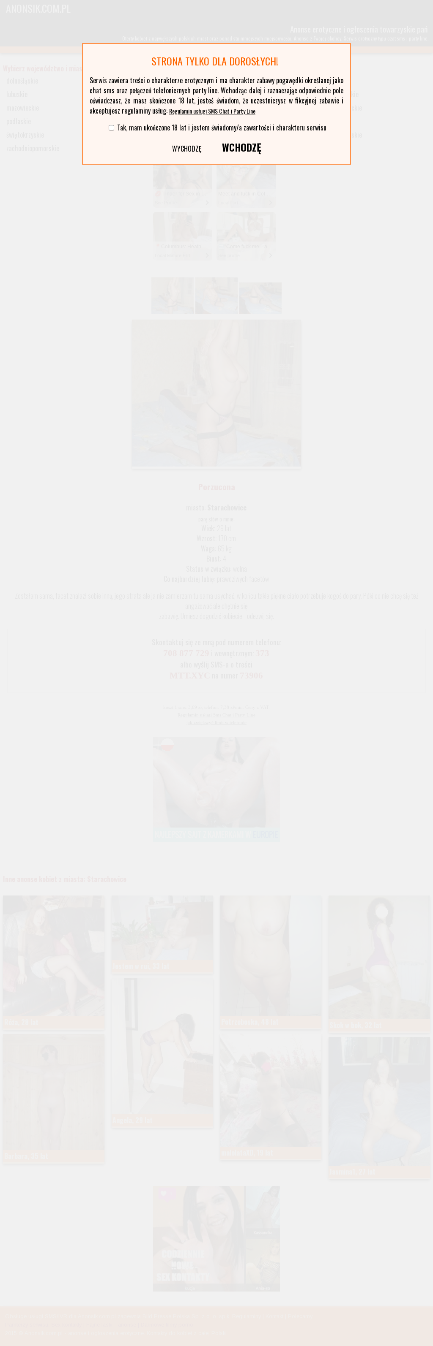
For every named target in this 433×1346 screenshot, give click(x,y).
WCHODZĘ (241, 147)
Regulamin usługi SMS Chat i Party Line (212, 110)
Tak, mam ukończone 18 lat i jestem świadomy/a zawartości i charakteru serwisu (221, 127)
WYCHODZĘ (187, 149)
